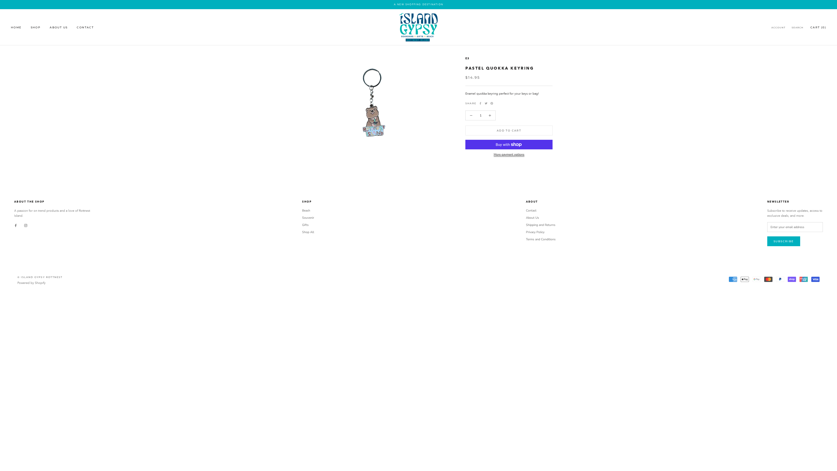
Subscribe (784, 241)
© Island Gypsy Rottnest (40, 277)
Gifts (305, 225)
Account (778, 27)
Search (797, 27)
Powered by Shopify (31, 283)
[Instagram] (25, 225)
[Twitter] (486, 103)
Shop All (308, 232)
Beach (306, 210)
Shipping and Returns (540, 225)
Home (16, 27)
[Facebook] (480, 103)
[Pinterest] (491, 103)
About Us (59, 27)
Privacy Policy (535, 232)
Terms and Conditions (541, 239)
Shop (36, 27)
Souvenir (308, 218)
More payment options (509, 154)
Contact (85, 27)
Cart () (818, 27)
